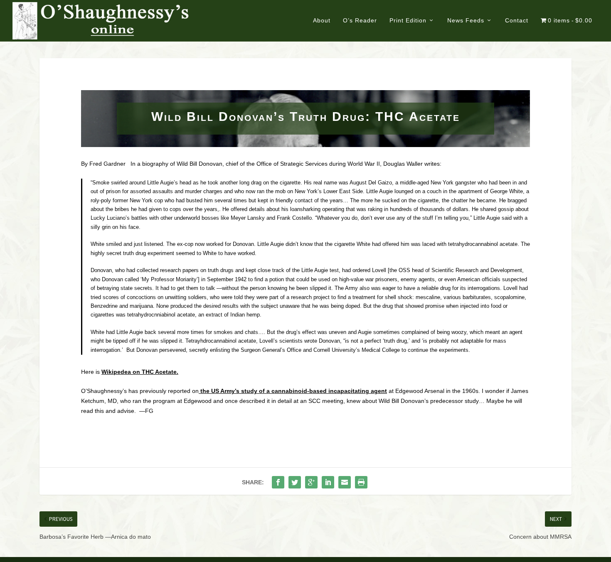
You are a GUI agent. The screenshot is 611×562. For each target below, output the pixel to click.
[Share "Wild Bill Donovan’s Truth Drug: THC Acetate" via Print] (361, 482)
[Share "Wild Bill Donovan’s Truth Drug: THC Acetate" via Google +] (311, 482)
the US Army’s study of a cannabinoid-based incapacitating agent (293, 391)
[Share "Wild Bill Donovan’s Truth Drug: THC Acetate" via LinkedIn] (328, 482)
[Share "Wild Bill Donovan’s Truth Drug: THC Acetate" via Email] (344, 482)
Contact (516, 20)
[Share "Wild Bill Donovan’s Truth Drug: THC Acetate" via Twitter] (294, 482)
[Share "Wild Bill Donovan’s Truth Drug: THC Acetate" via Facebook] (278, 482)
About (321, 20)
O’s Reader (360, 20)
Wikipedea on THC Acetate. (139, 371)
